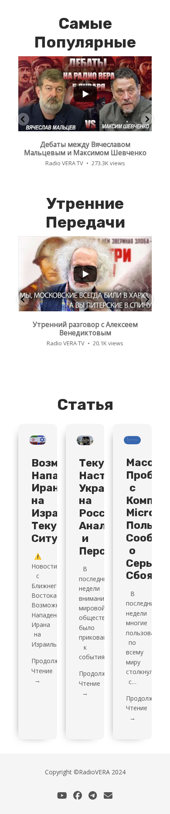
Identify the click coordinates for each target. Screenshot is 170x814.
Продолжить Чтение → (50, 671)
